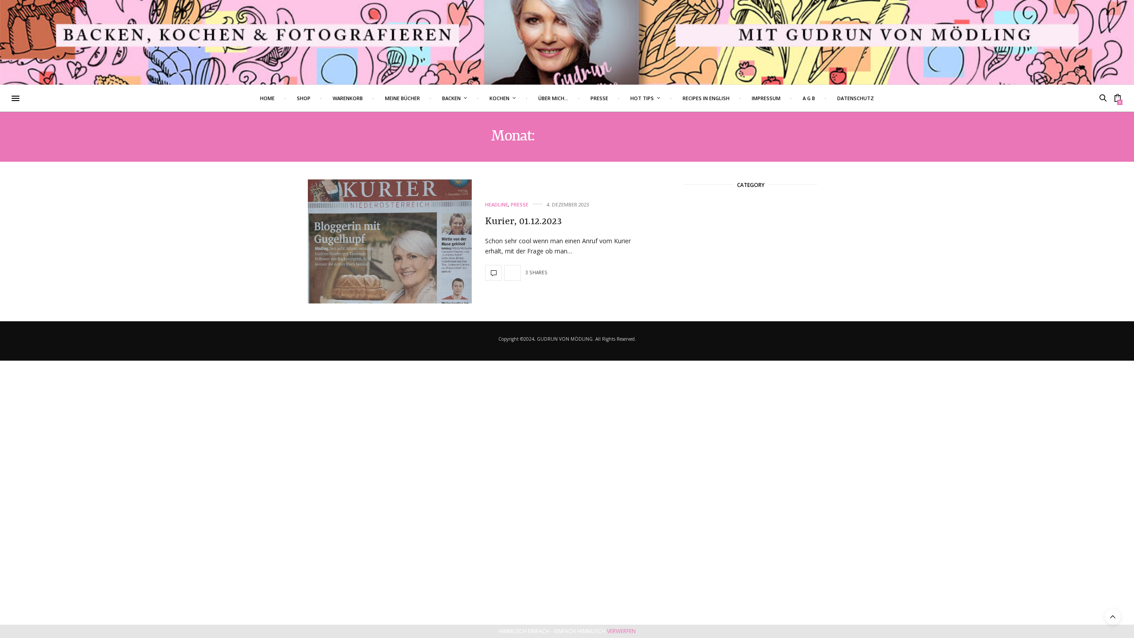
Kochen (499, 98)
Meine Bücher (402, 98)
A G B (809, 98)
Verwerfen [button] (621, 631)
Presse (599, 98)
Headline (496, 204)
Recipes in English (706, 98)
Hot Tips (642, 98)
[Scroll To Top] (1113, 617)
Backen (451, 98)
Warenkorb (348, 98)
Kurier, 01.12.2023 (523, 221)
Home (267, 98)
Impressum (766, 98)
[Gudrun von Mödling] (567, 42)
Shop (304, 98)
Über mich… (553, 98)
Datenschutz (855, 98)
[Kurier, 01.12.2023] (390, 241)
